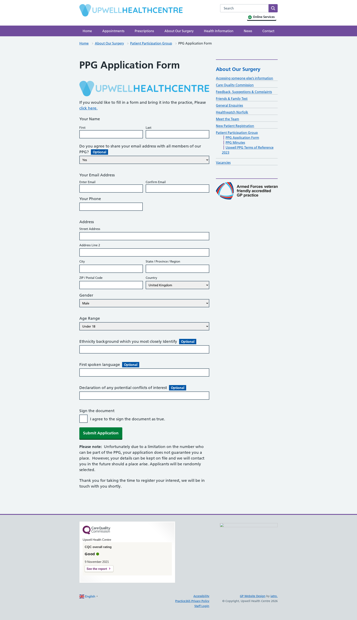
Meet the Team (227, 119)
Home (87, 31)
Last (148, 128)
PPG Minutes (235, 142)
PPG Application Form (242, 138)
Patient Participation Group (151, 43)
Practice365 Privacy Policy (192, 601)
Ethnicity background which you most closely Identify (136, 341)
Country (151, 278)
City (82, 261)
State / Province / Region (163, 261)
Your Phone (90, 198)
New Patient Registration (235, 126)
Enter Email (87, 182)
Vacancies (223, 162)
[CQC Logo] (96, 533)
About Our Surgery (179, 31)
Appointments (113, 31)
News (248, 31)
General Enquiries (229, 105)
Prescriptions (144, 31)
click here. (88, 108)
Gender (86, 295)
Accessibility (201, 596)
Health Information (218, 31)
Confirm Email (156, 182)
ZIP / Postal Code (90, 278)
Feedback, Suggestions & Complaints (244, 92)
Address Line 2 (89, 245)
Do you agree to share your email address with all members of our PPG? (140, 149)
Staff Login (201, 606)
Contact (268, 31)
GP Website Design (252, 596)
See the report (97, 568)
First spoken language (108, 364)
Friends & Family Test (232, 99)
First (82, 128)
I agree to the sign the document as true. (127, 419)
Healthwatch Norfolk (232, 112)
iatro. (274, 596)
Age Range (89, 318)
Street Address (89, 229)
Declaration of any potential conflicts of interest (131, 387)
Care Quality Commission (235, 85)
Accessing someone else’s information (244, 78)
